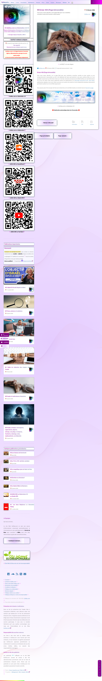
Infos (43, 2)
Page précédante (44, 136)
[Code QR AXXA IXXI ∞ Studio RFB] (19, 196)
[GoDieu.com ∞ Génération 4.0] (66, 97)
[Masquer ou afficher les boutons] (4, 346)
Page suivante (63, 136)
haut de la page (89, 88)
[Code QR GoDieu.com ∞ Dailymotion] (19, 128)
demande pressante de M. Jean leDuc (84, 80)
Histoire (38, 2)
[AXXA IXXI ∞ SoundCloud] (12, 574)
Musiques (58, 2)
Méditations (31, 2)
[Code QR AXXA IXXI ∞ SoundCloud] (19, 162)
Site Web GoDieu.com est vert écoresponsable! (17, 563)
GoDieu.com (42, 68)
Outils (47, 2)
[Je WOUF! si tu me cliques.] (66, 42)
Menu (99, 3)
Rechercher (93, 3)
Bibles (12, 2)
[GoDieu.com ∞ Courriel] (25, 574)
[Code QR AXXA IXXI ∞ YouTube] (19, 230)
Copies (52, 2)
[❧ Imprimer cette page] (72, 3)
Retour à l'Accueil (47, 122)
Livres (17, 2)
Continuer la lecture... (14, 541)
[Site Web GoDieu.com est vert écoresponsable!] (17, 555)
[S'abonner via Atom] (21, 574)
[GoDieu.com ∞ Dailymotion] (8, 574)
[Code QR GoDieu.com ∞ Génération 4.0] (19, 94)
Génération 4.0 (5, 2)
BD (69, 2)
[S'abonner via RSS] (17, 574)
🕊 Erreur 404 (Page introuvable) (50, 10)
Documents (24, 2)
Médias (65, 2)
